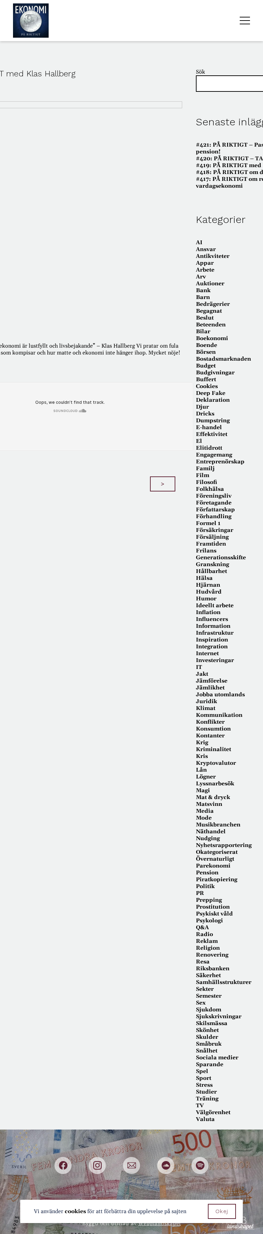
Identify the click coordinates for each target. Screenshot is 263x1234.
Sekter (205, 989)
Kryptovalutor (216, 763)
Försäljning (212, 537)
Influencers (212, 619)
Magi (203, 790)
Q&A (202, 927)
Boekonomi (212, 338)
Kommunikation (219, 715)
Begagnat (209, 311)
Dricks (205, 413)
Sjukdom (208, 1009)
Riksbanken (212, 968)
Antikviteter (212, 256)
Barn (203, 297)
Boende (206, 345)
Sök (200, 71)
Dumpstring (213, 420)
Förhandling (213, 516)
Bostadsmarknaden (223, 359)
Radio (204, 934)
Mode (204, 817)
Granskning (212, 564)
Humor (206, 598)
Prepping (209, 900)
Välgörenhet (213, 1112)
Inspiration (212, 639)
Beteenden (211, 324)
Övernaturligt (215, 859)
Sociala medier (217, 1057)
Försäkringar (214, 530)
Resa (203, 961)
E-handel (209, 427)
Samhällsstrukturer (223, 982)
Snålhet (206, 1050)
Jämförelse (211, 680)
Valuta (205, 1119)
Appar (205, 263)
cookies (75, 1211)
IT (199, 667)
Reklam (207, 941)
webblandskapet (159, 1223)
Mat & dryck (213, 797)
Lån (201, 769)
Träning (207, 1098)
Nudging (208, 838)
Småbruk (209, 1043)
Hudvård (209, 591)
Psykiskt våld (214, 913)
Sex (200, 1002)
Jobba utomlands (220, 694)
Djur (202, 406)
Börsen (206, 352)
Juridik (206, 701)
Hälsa (204, 578)
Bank (203, 290)
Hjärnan (208, 585)
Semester (209, 996)
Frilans (206, 550)
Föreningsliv (213, 496)
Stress (204, 1085)
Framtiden (211, 543)
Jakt (202, 674)
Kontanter (210, 735)
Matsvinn (209, 804)
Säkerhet (208, 975)
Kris (202, 756)
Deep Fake (210, 393)
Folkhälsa (210, 489)
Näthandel (211, 831)
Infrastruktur (215, 633)
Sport (203, 1078)
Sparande (209, 1064)
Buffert (206, 379)
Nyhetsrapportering (224, 845)
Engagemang (214, 454)
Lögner (206, 776)
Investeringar (215, 660)
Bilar (203, 331)
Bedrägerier (213, 304)
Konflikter (210, 722)
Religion (208, 948)
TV (200, 1105)
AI (199, 242)
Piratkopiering (216, 879)
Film (202, 475)
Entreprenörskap (220, 461)
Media (205, 811)
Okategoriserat (217, 852)
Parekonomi (213, 865)
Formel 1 (208, 523)
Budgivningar (215, 372)
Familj (205, 468)
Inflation (208, 612)
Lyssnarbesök (215, 783)
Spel (202, 1071)
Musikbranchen (218, 824)
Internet (207, 653)
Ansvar (206, 249)
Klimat (205, 708)
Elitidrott (209, 448)
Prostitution (213, 906)
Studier (206, 1091)
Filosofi (206, 482)
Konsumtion (213, 728)
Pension (207, 872)
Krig (202, 742)
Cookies (207, 386)
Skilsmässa (211, 1023)
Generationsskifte (221, 557)
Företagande (213, 502)
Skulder (207, 1037)
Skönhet (207, 1030)
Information (213, 626)
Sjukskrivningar (218, 1016)
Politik (205, 886)
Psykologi (209, 920)
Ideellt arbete (215, 605)
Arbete (205, 269)
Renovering (212, 954)
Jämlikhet (210, 687)
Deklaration (213, 400)
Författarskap (215, 509)
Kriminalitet (213, 749)
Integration (212, 646)
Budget (206, 365)
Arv (201, 276)
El (199, 441)
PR (200, 893)
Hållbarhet (211, 571)
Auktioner (210, 283)
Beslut (205, 317)
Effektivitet (211, 434)
